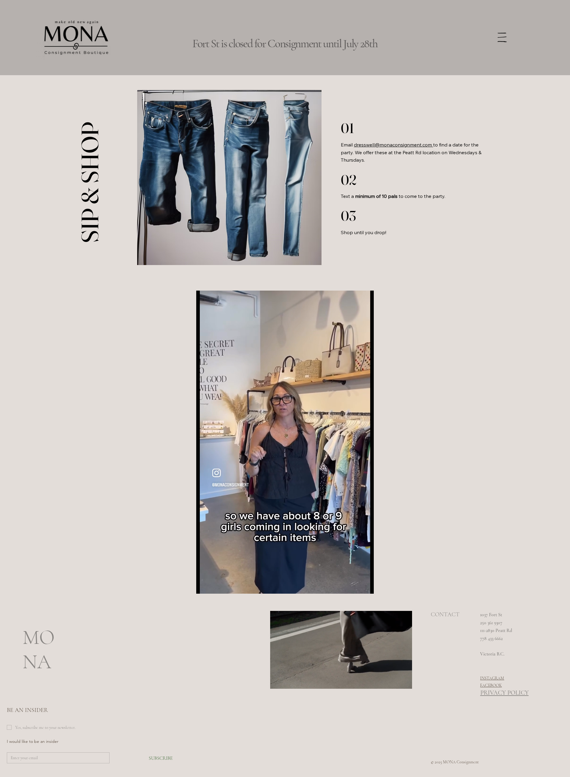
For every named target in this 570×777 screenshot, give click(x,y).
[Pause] (204, 586)
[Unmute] (214, 586)
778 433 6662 (491, 639)
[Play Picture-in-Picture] (356, 586)
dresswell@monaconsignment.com (393, 145)
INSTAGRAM (492, 678)
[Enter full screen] (366, 586)
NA (37, 662)
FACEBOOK (491, 685)
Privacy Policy (504, 692)
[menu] (502, 37)
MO (39, 637)
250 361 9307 (492, 623)
